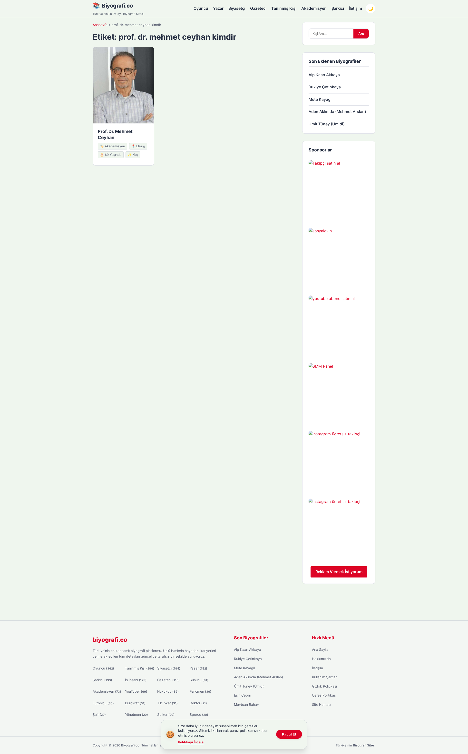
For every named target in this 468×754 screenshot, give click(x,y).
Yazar (218, 8)
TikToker (167, 703)
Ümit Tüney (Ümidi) (327, 123)
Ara (361, 34)
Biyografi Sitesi (364, 745)
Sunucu (199, 680)
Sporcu (199, 714)
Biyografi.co (117, 5)
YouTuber (136, 691)
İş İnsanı (135, 680)
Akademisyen (314, 8)
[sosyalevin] (339, 258)
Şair (99, 714)
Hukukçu (168, 691)
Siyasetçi (236, 8)
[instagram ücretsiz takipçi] (339, 461)
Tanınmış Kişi (283, 8)
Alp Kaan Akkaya (324, 74)
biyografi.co (110, 639)
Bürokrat (135, 703)
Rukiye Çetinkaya (325, 86)
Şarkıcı (338, 8)
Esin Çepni (242, 695)
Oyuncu (201, 8)
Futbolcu (103, 703)
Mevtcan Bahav (246, 704)
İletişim (355, 8)
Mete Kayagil (320, 99)
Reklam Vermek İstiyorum (338, 571)
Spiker (166, 714)
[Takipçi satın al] (339, 190)
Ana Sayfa (320, 649)
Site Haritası (321, 704)
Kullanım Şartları (324, 677)
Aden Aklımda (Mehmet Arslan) (337, 111)
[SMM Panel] (339, 393)
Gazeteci (258, 8)
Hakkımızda (321, 659)
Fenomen (200, 691)
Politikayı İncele (191, 742)
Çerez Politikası (324, 695)
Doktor (198, 703)
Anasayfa (100, 25)
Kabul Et (289, 734)
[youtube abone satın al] (339, 326)
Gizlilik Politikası (324, 686)
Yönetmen (136, 714)
